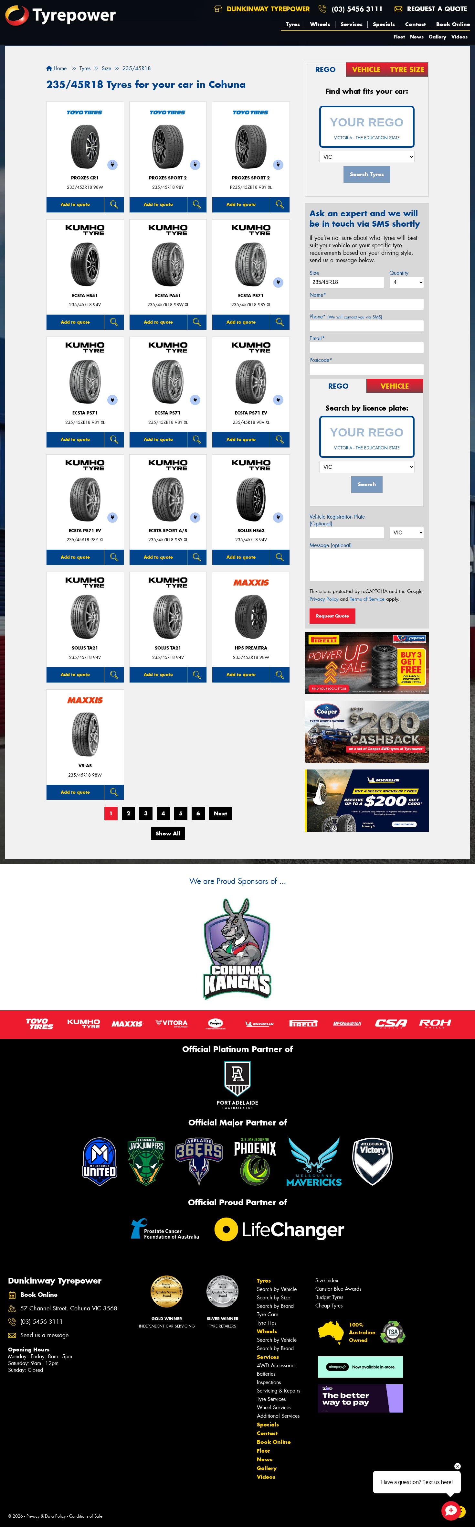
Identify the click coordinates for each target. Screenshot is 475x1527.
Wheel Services (274, 1407)
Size (314, 273)
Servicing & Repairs (278, 1390)
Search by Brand (275, 1306)
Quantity (398, 273)
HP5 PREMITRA (251, 648)
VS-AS (85, 766)
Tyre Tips (266, 1322)
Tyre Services (271, 1399)
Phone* (346, 316)
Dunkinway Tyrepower (267, 9)
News (417, 37)
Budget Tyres (329, 1297)
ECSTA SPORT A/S (168, 530)
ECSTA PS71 (251, 295)
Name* (318, 295)
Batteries (266, 1374)
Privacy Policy (324, 599)
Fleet (399, 37)
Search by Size (273, 1297)
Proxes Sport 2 (168, 178)
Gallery (437, 37)
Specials (384, 24)
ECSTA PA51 (168, 295)
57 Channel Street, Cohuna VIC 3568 (68, 1308)
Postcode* (321, 360)
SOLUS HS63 (251, 530)
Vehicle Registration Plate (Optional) (337, 520)
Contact (415, 24)
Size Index (326, 1280)
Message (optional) (331, 545)
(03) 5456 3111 (357, 9)
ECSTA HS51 (85, 295)
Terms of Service (367, 599)
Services (352, 24)
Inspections (269, 1382)
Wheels (320, 24)
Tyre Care (267, 1314)
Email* (317, 338)
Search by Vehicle (277, 1289)
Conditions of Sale (85, 1516)
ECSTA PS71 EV (251, 413)
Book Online (453, 24)
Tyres (293, 24)
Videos (459, 37)
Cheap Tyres (329, 1305)
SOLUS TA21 (85, 648)
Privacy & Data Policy (46, 1516)
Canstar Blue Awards (338, 1288)
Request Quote (332, 616)
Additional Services (278, 1416)
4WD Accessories (276, 1365)
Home (59, 68)
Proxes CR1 (85, 178)
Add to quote (75, 204)
